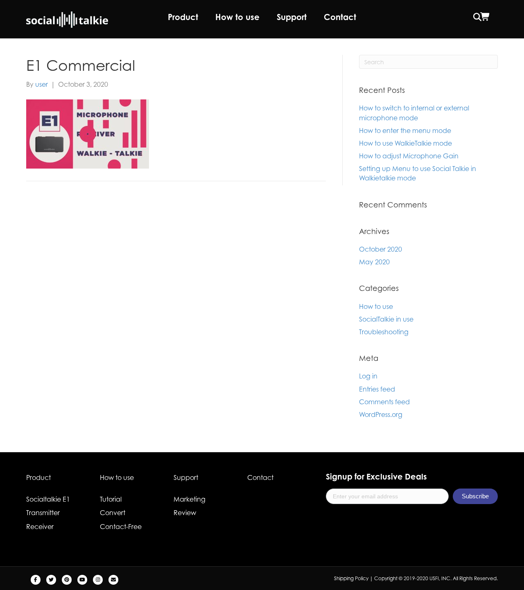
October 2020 (380, 249)
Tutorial (111, 499)
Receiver (40, 526)
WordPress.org (380, 414)
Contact (340, 17)
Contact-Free (121, 526)
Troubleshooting (384, 332)
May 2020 (374, 262)
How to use (237, 17)
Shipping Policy (351, 578)
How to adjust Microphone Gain (408, 156)
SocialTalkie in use (386, 319)
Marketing (190, 499)
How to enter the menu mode (405, 130)
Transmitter (43, 513)
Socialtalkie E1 (48, 499)
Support (292, 17)
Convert (112, 513)
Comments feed (384, 402)
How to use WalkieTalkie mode (405, 143)
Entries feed (377, 389)
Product (183, 17)
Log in (368, 376)
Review (185, 513)
